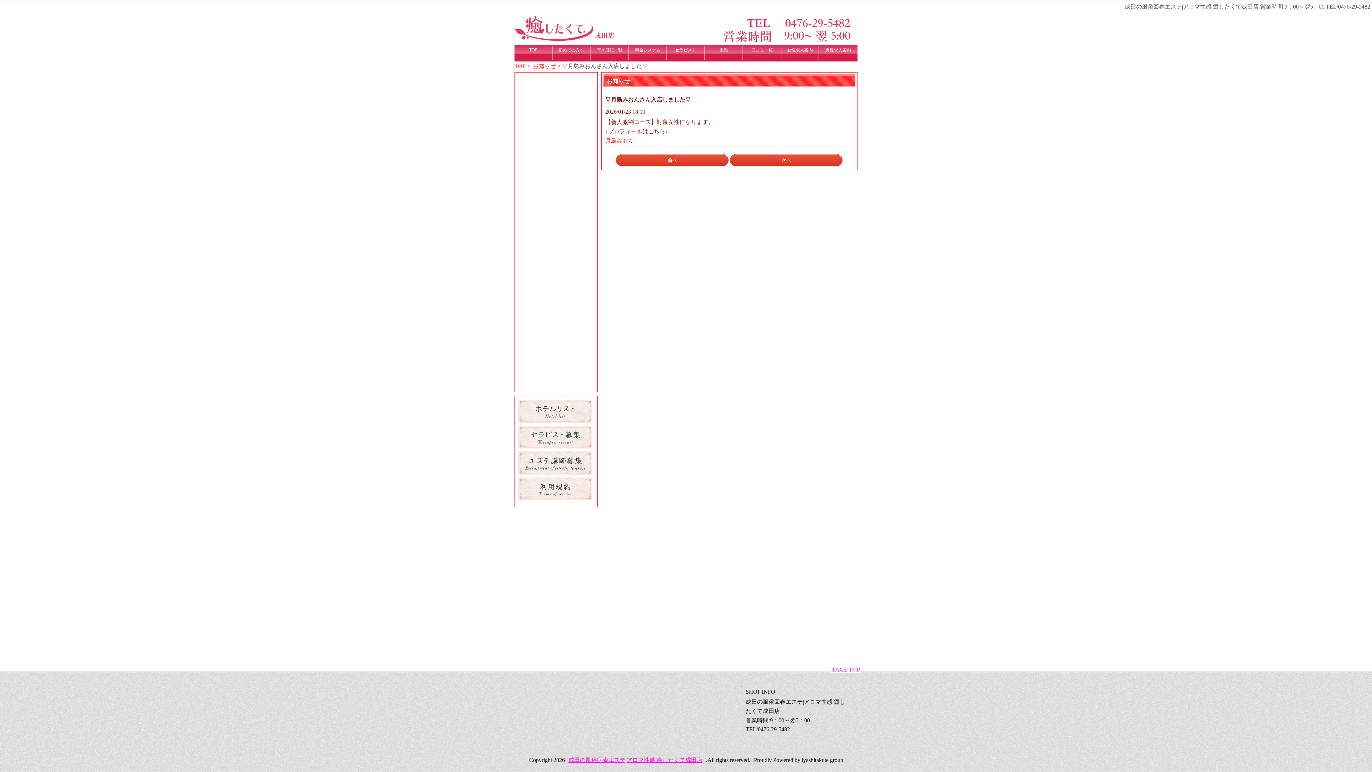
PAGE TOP (846, 670)
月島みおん (619, 141)
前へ (672, 160)
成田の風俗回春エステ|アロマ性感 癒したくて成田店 (635, 760)
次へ (786, 160)
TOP (520, 66)
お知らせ (544, 66)
